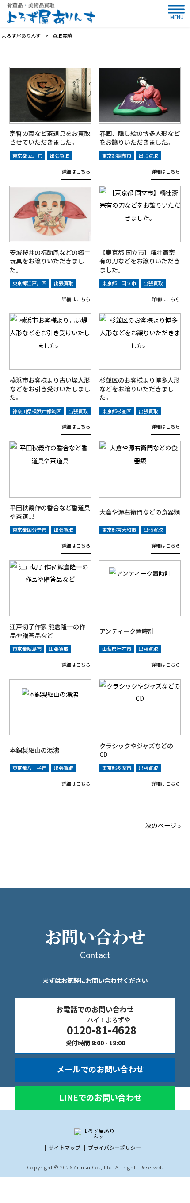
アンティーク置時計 (126, 631)
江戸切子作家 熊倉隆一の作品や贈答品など (47, 631)
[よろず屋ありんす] (49, 13)
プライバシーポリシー (114, 1148)
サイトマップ (64, 1148)
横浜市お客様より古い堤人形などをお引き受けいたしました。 (50, 389)
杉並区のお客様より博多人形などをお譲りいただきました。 (139, 389)
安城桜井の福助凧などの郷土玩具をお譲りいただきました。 (50, 261)
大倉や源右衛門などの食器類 (139, 511)
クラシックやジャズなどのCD (136, 749)
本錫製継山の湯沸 (34, 750)
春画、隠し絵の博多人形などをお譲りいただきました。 (139, 138)
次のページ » (163, 825)
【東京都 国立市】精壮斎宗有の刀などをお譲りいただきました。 (139, 261)
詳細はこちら (76, 171)
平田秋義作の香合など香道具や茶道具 (50, 512)
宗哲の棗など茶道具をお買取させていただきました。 (50, 138)
